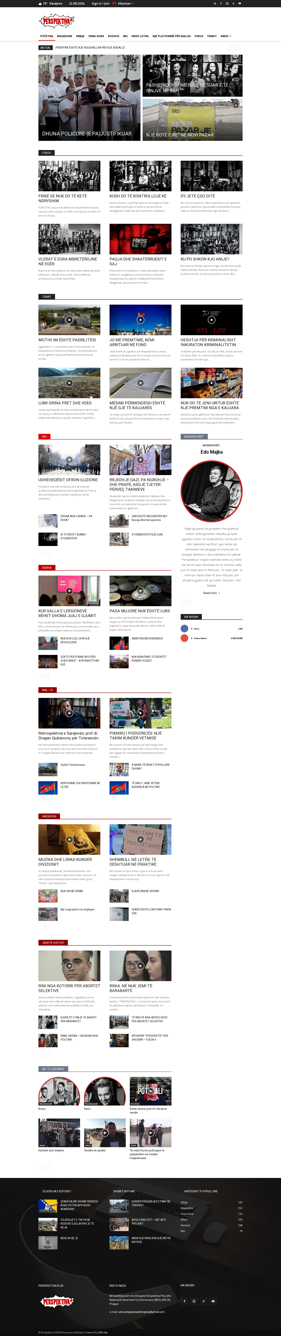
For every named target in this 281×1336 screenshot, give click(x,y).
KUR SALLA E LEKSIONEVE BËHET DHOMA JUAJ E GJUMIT (67, 613)
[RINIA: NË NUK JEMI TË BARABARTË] (140, 966)
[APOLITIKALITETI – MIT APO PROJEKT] (119, 1224)
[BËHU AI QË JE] (48, 1242)
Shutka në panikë (94, 1150)
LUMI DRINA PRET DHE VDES (65, 403)
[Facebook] (221, 3)
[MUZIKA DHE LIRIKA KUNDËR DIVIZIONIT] (69, 839)
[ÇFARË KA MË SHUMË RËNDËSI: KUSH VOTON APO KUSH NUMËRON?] (48, 1206)
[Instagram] (227, 3)
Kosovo (113, 36)
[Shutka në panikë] (105, 1133)
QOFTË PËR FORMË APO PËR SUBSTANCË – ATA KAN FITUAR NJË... (80, 660)
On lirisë (135, 1103)
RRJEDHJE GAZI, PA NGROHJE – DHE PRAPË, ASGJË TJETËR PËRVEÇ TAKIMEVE (139, 485)
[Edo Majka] (212, 491)
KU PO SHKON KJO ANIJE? (205, 259)
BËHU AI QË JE (69, 1238)
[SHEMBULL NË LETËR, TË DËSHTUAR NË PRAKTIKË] (140, 839)
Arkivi (42, 1145)
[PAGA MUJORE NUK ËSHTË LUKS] (140, 591)
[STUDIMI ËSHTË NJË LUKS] (119, 539)
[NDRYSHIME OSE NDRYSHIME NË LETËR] (48, 788)
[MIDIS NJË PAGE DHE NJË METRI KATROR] (119, 1242)
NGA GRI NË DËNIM (72, 891)
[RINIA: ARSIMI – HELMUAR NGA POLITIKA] (48, 1040)
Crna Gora (96, 36)
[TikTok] (233, 3)
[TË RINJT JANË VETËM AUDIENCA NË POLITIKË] (119, 788)
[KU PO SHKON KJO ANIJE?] (212, 239)
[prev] (230, 47)
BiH (125, 36)
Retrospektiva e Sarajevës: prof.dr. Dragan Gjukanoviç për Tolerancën (68, 735)
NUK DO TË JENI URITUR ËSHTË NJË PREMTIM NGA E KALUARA (210, 405)
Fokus (199, 36)
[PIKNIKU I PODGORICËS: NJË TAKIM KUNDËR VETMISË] (140, 713)
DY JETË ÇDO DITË (198, 196)
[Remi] (105, 1091)
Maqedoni (64, 36)
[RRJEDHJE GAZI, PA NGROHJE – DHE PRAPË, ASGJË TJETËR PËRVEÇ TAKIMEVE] (140, 460)
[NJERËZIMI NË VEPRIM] (119, 896)
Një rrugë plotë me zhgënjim (78, 909)
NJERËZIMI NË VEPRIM (145, 891)
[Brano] (59, 1091)
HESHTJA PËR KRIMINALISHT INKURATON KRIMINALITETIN (208, 342)
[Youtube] (240, 3)
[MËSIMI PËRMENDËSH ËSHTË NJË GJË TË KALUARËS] (140, 383)
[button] (215, 3)
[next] (236, 47)
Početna (46, 36)
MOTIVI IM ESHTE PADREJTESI (67, 340)
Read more (210, 593)
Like (240, 628)
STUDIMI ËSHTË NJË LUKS (147, 534)
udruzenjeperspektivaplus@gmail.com (141, 1311)
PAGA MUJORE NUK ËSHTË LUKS (140, 611)
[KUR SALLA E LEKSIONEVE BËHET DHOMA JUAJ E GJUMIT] (69, 591)
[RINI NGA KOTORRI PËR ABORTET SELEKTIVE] (69, 966)
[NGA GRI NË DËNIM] (48, 896)
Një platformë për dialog (172, 36)
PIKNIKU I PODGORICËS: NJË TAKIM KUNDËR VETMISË (136, 735)
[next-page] (47, 553)
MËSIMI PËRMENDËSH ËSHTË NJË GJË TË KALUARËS (137, 405)
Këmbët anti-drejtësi (51, 1150)
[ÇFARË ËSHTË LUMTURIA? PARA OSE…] (119, 914)
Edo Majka (212, 452)
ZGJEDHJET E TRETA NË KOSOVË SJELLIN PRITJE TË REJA (77, 1223)
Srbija (80, 36)
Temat (212, 36)
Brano (42, 1108)
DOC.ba (102, 1332)
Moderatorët (46, 1103)
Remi (87, 1108)
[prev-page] (40, 553)
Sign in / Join (101, 3)
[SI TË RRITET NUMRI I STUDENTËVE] (48, 539)
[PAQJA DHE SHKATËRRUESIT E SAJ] (140, 239)
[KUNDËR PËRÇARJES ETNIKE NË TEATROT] (119, 1206)
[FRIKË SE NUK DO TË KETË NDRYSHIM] (69, 176)
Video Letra (140, 36)
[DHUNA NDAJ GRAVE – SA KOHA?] (48, 521)
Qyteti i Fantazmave (73, 764)
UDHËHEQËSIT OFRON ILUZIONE (68, 480)
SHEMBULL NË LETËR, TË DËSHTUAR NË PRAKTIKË (133, 862)
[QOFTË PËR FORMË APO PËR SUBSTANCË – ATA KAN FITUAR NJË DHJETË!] (48, 661)
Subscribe (237, 638)
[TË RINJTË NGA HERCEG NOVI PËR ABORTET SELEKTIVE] (119, 1022)
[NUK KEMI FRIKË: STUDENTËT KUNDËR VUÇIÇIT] (119, 661)
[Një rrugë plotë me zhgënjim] (48, 914)
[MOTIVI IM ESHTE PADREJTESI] (69, 320)
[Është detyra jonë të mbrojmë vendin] (150, 1091)
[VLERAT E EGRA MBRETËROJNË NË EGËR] (69, 239)
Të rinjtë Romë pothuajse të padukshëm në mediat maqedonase (147, 1154)
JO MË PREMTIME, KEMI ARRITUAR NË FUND (132, 342)
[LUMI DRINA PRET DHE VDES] (69, 383)
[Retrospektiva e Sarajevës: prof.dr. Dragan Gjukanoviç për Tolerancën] (69, 713)
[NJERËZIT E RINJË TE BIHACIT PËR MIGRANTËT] (48, 1022)
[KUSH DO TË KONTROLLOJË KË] (140, 176)
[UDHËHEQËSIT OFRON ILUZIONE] (69, 460)
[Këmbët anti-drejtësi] (59, 1133)
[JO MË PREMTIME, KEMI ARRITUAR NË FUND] (140, 320)
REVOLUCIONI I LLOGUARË (72, 47)
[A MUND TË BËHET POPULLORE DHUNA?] (119, 769)
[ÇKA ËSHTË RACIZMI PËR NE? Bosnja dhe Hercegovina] (119, 521)
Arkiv (224, 36)
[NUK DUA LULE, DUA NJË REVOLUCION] (48, 643)
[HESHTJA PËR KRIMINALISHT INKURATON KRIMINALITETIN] (212, 320)
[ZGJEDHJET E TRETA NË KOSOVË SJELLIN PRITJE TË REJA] (48, 1224)
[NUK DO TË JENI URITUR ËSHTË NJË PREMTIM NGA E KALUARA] (212, 383)
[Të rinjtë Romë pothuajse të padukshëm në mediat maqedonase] (150, 1133)
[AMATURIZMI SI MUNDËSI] (119, 643)
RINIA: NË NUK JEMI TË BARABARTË (131, 988)
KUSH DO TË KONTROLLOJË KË (138, 196)
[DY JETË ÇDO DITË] (212, 176)
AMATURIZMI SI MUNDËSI (147, 638)
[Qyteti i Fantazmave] (48, 769)
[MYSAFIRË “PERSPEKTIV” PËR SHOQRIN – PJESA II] (119, 1040)
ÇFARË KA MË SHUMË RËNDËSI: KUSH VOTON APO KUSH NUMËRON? (79, 1205)
